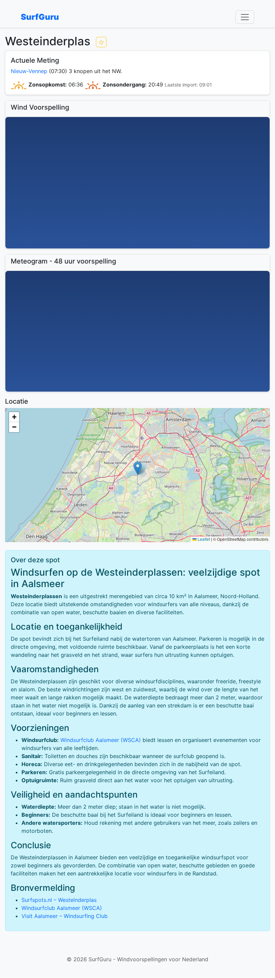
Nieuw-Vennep (29, 71)
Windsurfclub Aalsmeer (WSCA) (100, 740)
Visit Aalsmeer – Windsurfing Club (64, 916)
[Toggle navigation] (244, 17)
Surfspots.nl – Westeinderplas (59, 900)
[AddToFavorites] (101, 42)
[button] (137, 468)
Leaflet (203, 539)
